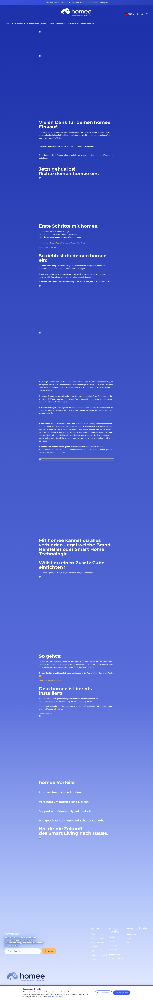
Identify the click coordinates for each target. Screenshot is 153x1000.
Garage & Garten (116, 958)
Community (81, 701)
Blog (128, 938)
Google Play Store (77, 243)
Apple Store (61, 243)
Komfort (112, 941)
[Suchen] (137, 14)
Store (93, 934)
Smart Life (113, 950)
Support (94, 946)
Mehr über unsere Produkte (50, 680)
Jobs (128, 942)
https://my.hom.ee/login (75, 277)
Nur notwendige (103, 993)
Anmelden (49, 951)
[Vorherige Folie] (2, 2)
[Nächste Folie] (150, 2)
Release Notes (97, 938)
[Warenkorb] (146, 14)
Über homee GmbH (99, 955)
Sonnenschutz (114, 954)
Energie (112, 937)
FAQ (92, 951)
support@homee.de (47, 701)
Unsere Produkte (46, 714)
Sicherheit (113, 945)
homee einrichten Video (48, 247)
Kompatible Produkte (99, 942)
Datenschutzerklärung (55, 997)
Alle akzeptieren (122, 993)
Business (94, 959)
